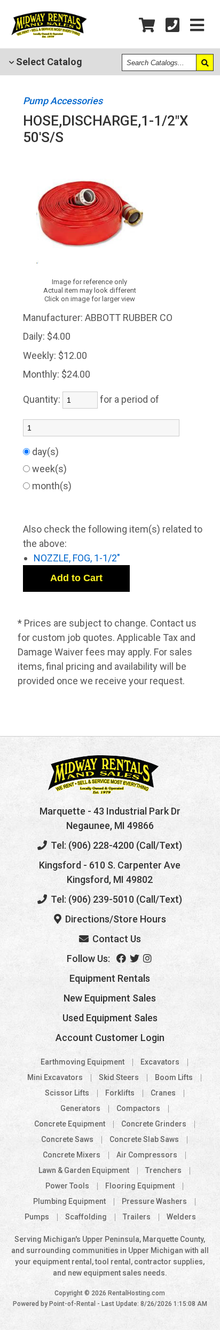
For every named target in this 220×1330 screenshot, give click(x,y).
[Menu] (197, 25)
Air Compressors (146, 1155)
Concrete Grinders (153, 1124)
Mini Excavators (55, 1077)
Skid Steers (119, 1077)
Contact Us (115, 938)
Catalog (48, 61)
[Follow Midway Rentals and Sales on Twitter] (135, 958)
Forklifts (120, 1093)
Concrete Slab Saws (144, 1139)
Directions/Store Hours (114, 919)
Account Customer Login (110, 1037)
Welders (181, 1217)
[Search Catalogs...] (204, 62)
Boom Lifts (174, 1077)
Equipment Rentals (109, 978)
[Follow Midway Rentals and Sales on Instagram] (148, 958)
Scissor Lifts (67, 1093)
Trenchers (163, 1170)
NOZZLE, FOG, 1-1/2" (77, 558)
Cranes (163, 1093)
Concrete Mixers (71, 1155)
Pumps (37, 1217)
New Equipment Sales (110, 998)
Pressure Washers (154, 1201)
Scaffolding (86, 1217)
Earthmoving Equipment (82, 1062)
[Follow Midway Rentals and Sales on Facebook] (122, 958)
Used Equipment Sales (110, 1017)
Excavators (159, 1062)
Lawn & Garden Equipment (83, 1170)
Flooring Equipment (140, 1186)
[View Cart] (147, 25)
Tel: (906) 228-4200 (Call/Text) (115, 845)
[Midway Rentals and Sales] (49, 36)
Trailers (137, 1217)
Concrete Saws (67, 1139)
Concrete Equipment (69, 1124)
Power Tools (67, 1186)
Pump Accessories (63, 100)
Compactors (138, 1108)
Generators (80, 1108)
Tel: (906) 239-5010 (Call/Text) (115, 899)
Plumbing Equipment (69, 1201)
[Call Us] (172, 25)
